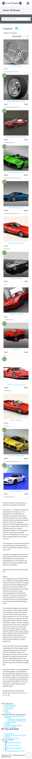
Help (6, 711)
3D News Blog (9, 733)
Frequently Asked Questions (13, 725)
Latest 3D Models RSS (12, 738)
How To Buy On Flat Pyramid (17, 719)
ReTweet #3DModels (13, 742)
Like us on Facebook (12, 745)
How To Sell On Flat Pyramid (17, 720)
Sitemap (7, 737)
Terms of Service (10, 707)
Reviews (7, 724)
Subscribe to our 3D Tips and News (15, 735)
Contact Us (8, 713)
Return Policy (9, 708)
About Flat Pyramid (10, 705)
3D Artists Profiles (10, 722)
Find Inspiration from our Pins (16, 751)
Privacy (7, 710)
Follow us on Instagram (14, 748)
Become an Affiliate (10, 727)
